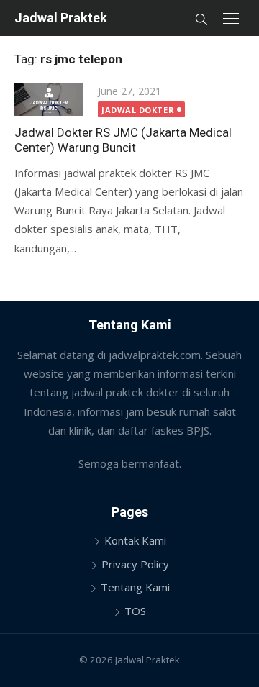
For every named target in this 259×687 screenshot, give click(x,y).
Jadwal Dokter (137, 109)
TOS (135, 611)
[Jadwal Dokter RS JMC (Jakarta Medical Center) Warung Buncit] (48, 99)
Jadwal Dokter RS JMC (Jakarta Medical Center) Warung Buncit (123, 140)
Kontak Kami (135, 540)
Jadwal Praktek (60, 17)
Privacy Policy (135, 564)
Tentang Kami (135, 587)
